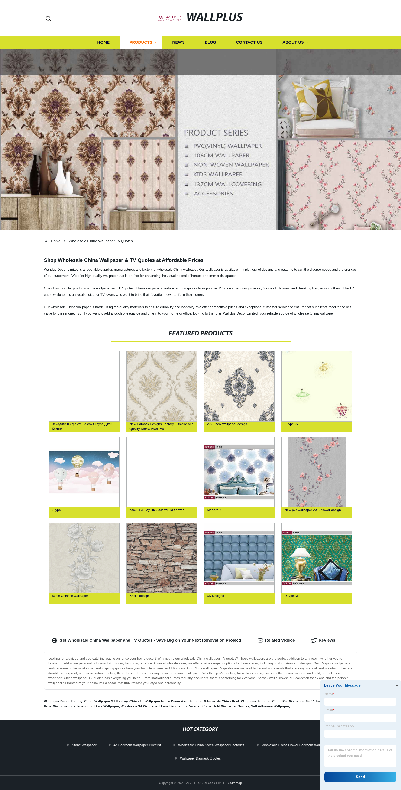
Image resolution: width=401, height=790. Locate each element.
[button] (48, 19)
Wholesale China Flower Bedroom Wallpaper (295, 745)
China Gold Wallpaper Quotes (225, 706)
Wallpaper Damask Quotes (200, 758)
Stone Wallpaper (84, 745)
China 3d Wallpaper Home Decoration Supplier (165, 701)
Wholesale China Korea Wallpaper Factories (211, 745)
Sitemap (236, 783)
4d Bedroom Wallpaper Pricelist (137, 745)
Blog (210, 42)
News (178, 42)
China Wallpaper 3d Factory (106, 701)
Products (140, 42)
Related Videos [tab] (280, 640)
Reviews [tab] (327, 640)
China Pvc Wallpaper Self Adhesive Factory (306, 701)
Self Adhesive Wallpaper (270, 706)
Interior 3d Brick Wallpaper (98, 706)
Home (103, 42)
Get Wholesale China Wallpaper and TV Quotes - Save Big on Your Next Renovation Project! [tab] (150, 640)
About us (293, 42)
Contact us (249, 42)
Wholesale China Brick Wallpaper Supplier (237, 701)
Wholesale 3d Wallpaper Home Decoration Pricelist (160, 706)
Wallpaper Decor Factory (63, 701)
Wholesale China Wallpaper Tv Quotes (101, 241)
